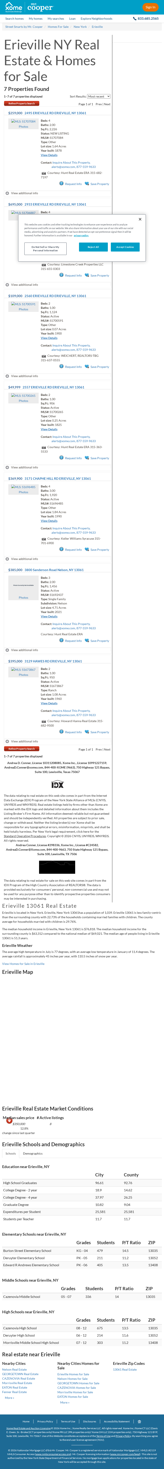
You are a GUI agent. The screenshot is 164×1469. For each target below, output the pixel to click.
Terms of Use (68, 1421)
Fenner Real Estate (14, 1392)
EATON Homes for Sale (72, 1396)
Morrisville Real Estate (17, 1383)
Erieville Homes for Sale (73, 1374)
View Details (49, 155)
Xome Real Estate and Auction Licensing (28, 1428)
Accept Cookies (125, 247)
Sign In (150, 7)
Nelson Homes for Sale (72, 1378)
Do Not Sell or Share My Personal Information (45, 249)
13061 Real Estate (125, 1369)
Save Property (100, 184)
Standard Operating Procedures (25, 836)
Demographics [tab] (32, 1153)
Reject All (93, 247)
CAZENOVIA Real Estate (18, 1378)
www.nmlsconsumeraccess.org (53, 1454)
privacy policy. (81, 235)
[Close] (140, 219)
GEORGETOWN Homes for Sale (78, 1383)
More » (9, 1397)
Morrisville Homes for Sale (75, 1392)
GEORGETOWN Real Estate (20, 1374)
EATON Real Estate (14, 1387)
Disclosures (89, 1421)
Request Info (73, 184)
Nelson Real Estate (14, 1369)
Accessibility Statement (117, 1421)
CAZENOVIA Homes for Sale (76, 1387)
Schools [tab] (11, 1153)
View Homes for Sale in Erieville (23, 964)
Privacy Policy (45, 1421)
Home (26, 1421)
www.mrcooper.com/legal (125, 1454)
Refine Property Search (22, 103)
